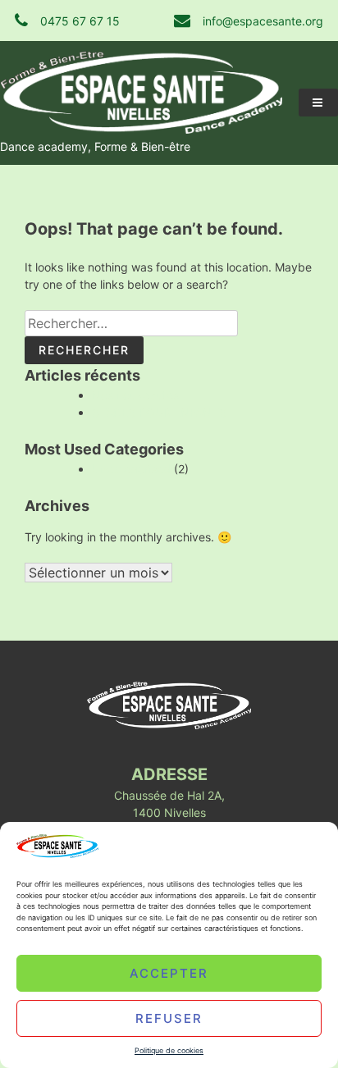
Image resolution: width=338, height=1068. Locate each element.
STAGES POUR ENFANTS (159, 412)
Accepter (169, 972)
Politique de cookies (169, 1050)
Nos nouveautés (135, 395)
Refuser (169, 1017)
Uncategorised (131, 469)
